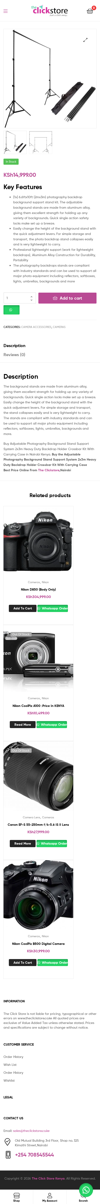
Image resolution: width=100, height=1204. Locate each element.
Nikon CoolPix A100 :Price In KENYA (38, 706)
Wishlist (9, 1080)
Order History (13, 1057)
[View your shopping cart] (90, 10)
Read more (22, 724)
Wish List (10, 1065)
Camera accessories (36, 327)
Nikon (45, 582)
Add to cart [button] (22, 608)
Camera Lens (31, 817)
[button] (85, 40)
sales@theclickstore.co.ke (31, 1131)
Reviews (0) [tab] (14, 354)
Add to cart (71, 298)
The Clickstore (48, 470)
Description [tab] (14, 345)
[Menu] (8, 10)
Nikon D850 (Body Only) (38, 589)
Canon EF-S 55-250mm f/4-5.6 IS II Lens (38, 825)
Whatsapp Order (54, 608)
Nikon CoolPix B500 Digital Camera (38, 944)
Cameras (59, 327)
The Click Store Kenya (48, 1178)
